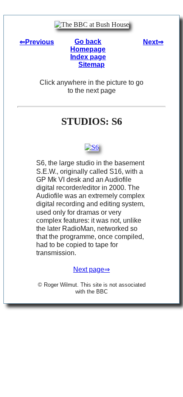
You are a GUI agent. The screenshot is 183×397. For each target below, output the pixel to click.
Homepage (88, 49)
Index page (88, 56)
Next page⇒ (91, 269)
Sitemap (91, 64)
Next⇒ (153, 42)
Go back (87, 41)
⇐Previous (37, 42)
